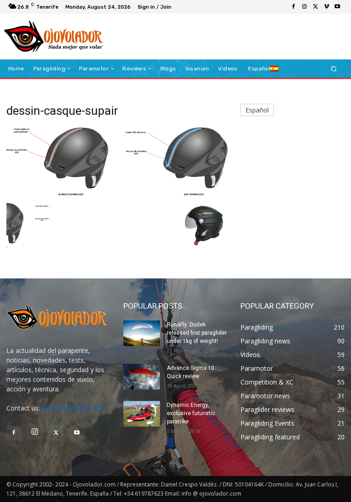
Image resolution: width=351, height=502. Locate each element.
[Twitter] (315, 6)
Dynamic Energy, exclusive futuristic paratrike (191, 413)
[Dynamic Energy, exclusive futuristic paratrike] (141, 414)
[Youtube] (337, 6)
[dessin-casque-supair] (117, 193)
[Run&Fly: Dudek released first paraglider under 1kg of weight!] (141, 333)
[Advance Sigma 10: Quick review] (141, 377)
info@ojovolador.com (74, 408)
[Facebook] (293, 6)
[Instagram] (304, 6)
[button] (334, 69)
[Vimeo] (326, 6)
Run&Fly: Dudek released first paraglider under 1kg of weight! (197, 332)
